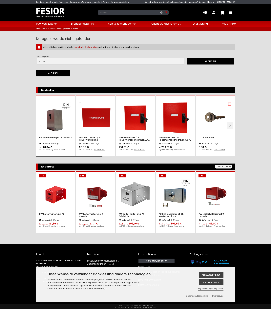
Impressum (217, 296)
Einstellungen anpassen (212, 289)
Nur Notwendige (211, 282)
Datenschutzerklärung (197, 296)
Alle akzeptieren (211, 275)
